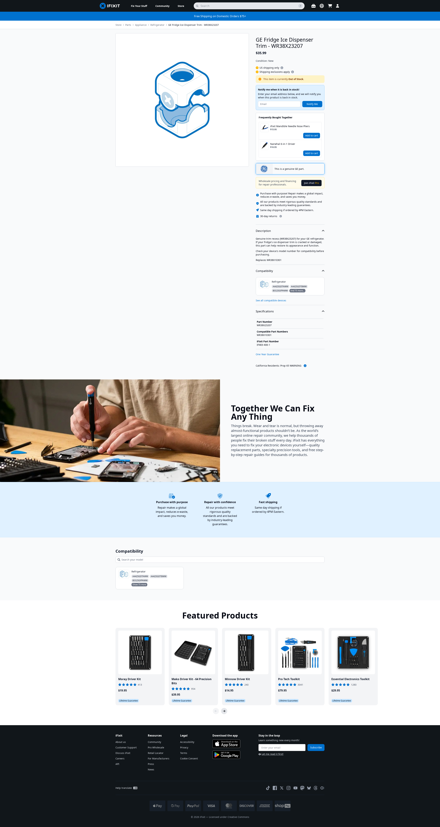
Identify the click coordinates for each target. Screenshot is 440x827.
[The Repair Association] (322, 788)
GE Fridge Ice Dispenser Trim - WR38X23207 (193, 24)
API (117, 764)
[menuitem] (139, 6)
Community (154, 742)
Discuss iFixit (123, 753)
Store (119, 24)
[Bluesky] (309, 788)
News (151, 769)
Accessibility (187, 742)
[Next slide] (224, 711)
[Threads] (316, 788)
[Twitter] (282, 788)
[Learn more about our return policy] (280, 216)
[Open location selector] (321, 5)
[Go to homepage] (111, 6)
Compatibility (264, 271)
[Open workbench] (313, 5)
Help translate (124, 788)
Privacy (184, 747)
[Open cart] (330, 5)
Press (151, 764)
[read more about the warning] (305, 365)
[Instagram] (289, 788)
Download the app (225, 735)
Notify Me (312, 104)
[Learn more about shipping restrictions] (281, 67)
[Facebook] (275, 788)
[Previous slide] (216, 711)
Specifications (265, 311)
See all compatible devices (271, 300)
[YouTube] (295, 788)
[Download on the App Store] (226, 744)
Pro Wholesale (156, 747)
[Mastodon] (302, 788)
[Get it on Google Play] (226, 755)
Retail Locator (155, 753)
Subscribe (316, 747)
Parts (128, 24)
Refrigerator (157, 24)
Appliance (141, 24)
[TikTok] (268, 788)
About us (121, 742)
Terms (183, 753)
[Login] (337, 6)
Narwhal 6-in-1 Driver (282, 144)
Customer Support (126, 747)
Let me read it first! (272, 754)
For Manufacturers (158, 758)
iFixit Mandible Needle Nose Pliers (290, 126)
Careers (120, 758)
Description (263, 231)
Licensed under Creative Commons (229, 817)
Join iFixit (311, 183)
